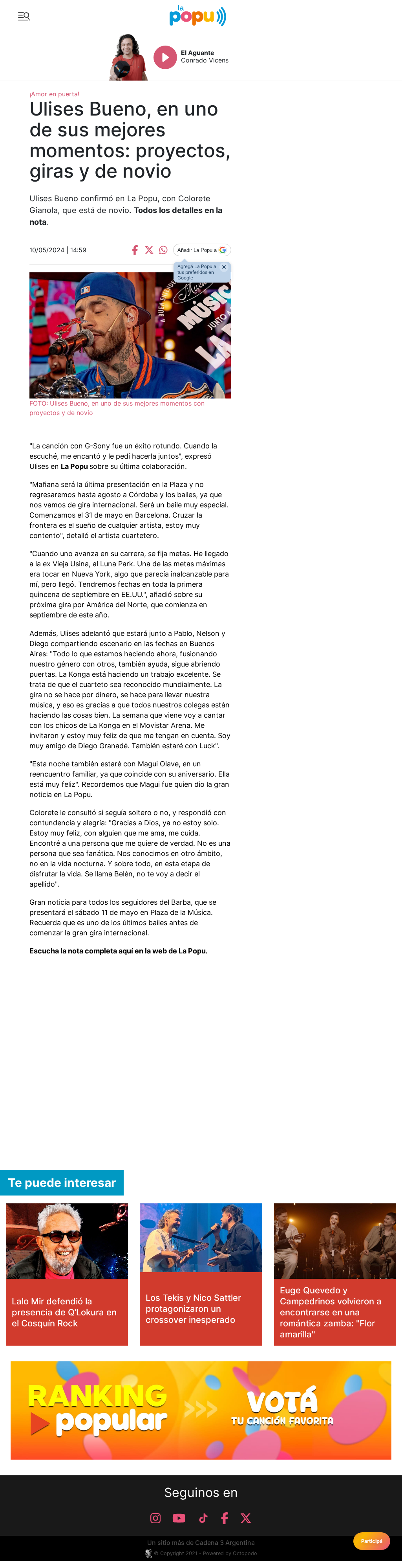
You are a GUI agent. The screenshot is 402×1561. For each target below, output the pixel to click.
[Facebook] (224, 1518)
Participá (371, 1541)
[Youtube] (179, 1518)
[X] (246, 1518)
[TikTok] (203, 1518)
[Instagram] (155, 1518)
